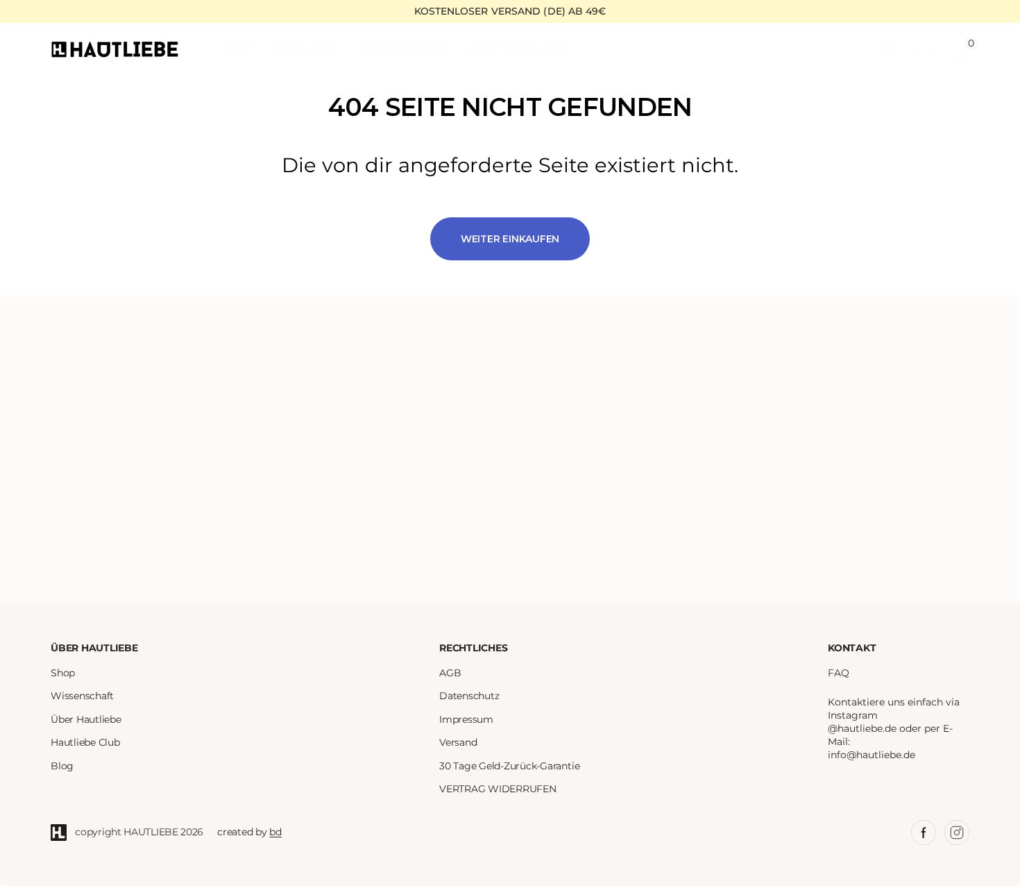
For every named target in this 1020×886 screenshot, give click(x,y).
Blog (62, 766)
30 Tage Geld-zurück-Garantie (509, 766)
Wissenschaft (82, 696)
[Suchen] (923, 49)
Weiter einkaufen (510, 239)
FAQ (838, 673)
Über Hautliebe (86, 720)
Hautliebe (151, 832)
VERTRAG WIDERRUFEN (497, 789)
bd (275, 832)
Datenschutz (469, 696)
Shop (63, 673)
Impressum (466, 720)
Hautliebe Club (85, 743)
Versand (458, 743)
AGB (450, 673)
